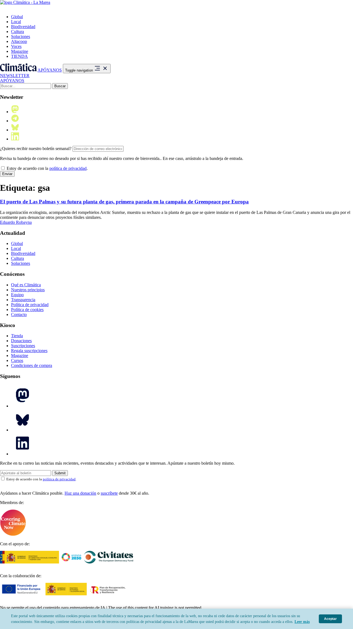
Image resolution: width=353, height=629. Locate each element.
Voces (16, 46)
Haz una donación (80, 493)
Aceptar (330, 619)
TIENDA (19, 56)
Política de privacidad (30, 304)
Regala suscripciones (29, 350)
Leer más (302, 622)
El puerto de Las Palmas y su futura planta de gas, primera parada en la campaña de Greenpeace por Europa (124, 202)
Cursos (17, 360)
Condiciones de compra (31, 365)
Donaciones (21, 340)
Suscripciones (23, 345)
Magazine (19, 51)
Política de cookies (27, 309)
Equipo (17, 294)
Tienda (17, 335)
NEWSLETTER (15, 75)
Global (17, 16)
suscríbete (109, 493)
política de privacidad (68, 168)
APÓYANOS (50, 70)
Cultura (17, 31)
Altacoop (19, 41)
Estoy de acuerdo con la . (47, 168)
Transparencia (23, 299)
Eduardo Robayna (16, 222)
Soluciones (20, 36)
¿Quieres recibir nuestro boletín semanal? (35, 148)
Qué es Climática (26, 284)
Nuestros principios (28, 289)
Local (16, 21)
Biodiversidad (23, 26)
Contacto (19, 314)
